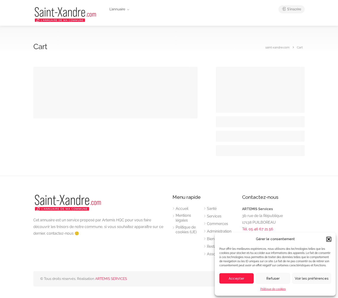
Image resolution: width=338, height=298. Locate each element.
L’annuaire (117, 9)
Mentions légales (183, 217)
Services (214, 216)
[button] (329, 239)
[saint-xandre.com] (65, 14)
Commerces (217, 224)
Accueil (182, 208)
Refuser (273, 278)
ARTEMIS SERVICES (111, 279)
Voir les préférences (312, 278)
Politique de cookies (273, 289)
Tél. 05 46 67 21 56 (257, 229)
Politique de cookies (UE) (186, 229)
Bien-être (215, 239)
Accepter (236, 278)
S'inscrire (293, 9)
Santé (212, 208)
